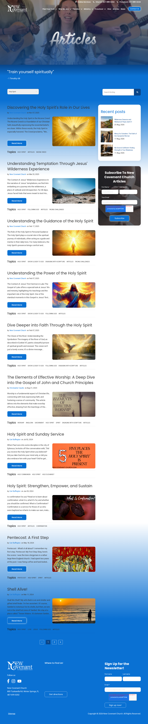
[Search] (137, 92)
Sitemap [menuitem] (11, 713)
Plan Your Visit (48, 9)
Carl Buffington (15, 439)
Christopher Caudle (17, 388)
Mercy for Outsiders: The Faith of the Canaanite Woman (125, 135)
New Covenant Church (18, 113)
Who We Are (64, 9)
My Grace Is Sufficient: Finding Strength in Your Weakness (124, 149)
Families (76, 9)
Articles (116, 9)
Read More (17, 143)
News (123, 9)
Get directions (56, 694)
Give (109, 9)
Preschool (99, 9)
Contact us (134, 9)
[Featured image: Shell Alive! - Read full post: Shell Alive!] (73, 610)
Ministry (87, 9)
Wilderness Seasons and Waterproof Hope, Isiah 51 (123, 121)
